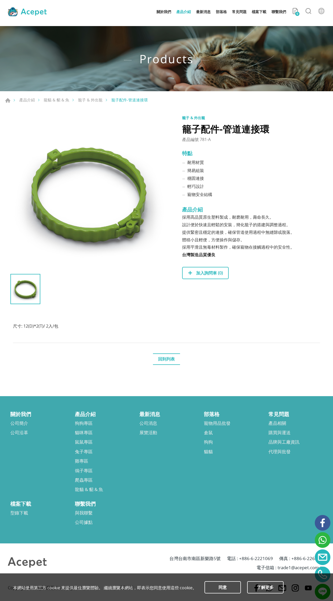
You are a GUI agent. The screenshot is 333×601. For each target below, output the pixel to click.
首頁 (7, 100)
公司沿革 (19, 432)
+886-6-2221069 (256, 558)
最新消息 (203, 11)
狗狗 (208, 442)
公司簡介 (19, 423)
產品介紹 (183, 11)
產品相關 (277, 423)
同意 (223, 587)
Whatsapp (322, 540)
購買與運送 (279, 432)
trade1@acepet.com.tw (301, 568)
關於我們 (164, 11)
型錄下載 (19, 513)
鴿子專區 (84, 470)
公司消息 (148, 423)
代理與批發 (279, 451)
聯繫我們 (279, 11)
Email (322, 557)
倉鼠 (208, 432)
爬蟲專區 (84, 480)
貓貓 (208, 451)
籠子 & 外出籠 (90, 99)
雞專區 (81, 461)
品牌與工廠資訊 (283, 442)
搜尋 (308, 11)
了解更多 (265, 587)
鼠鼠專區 (84, 442)
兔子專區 (84, 451)
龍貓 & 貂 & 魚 (56, 99)
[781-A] (88, 193)
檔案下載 (259, 11)
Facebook (322, 523)
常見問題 (239, 11)
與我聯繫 (84, 513)
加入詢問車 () (209, 273)
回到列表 (166, 359)
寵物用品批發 (217, 423)
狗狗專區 (84, 423)
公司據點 (84, 522)
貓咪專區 (84, 432)
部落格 (221, 11)
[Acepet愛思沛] (27, 11)
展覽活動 (148, 432)
